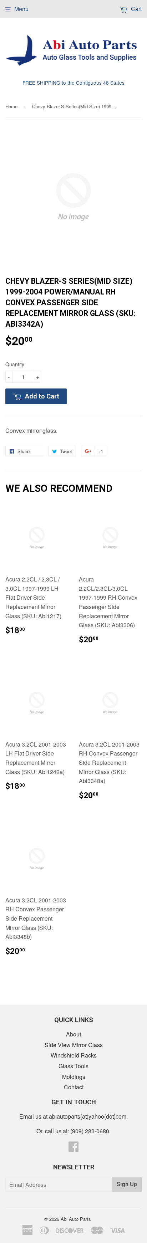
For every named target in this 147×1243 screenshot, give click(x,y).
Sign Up (127, 1184)
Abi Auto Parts (76, 1218)
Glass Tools (73, 1066)
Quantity (14, 364)
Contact (73, 1087)
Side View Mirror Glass (74, 1045)
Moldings (73, 1077)
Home (11, 106)
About (73, 1034)
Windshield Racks (74, 1055)
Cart (136, 9)
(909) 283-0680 (89, 1131)
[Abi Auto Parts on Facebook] (73, 1148)
